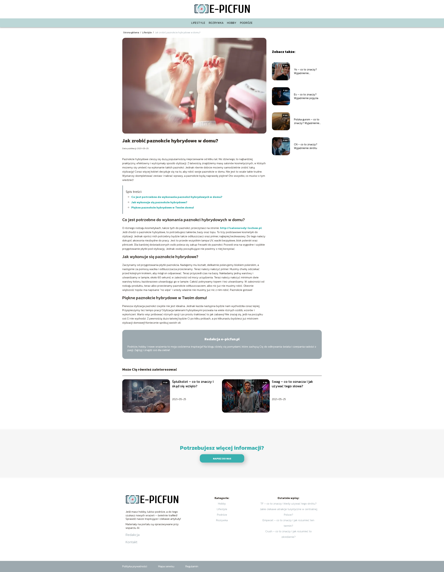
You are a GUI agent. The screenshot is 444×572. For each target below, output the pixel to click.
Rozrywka (216, 23)
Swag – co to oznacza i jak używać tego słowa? (292, 383)
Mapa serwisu (166, 566)
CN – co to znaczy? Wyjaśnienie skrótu (305, 146)
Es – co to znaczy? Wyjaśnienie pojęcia (306, 96)
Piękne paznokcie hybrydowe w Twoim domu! (162, 207)
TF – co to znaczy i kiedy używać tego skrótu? (288, 503)
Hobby (232, 23)
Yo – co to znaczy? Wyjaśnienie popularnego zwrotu (306, 71)
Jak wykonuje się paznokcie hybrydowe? (159, 202)
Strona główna (131, 32)
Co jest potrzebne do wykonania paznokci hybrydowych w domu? (176, 197)
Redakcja (133, 534)
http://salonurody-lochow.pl (241, 228)
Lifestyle (198, 23)
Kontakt (131, 542)
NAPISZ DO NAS (222, 458)
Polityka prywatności (134, 566)
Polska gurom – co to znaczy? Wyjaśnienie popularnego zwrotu (306, 121)
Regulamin (191, 566)
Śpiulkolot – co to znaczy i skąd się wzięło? (193, 383)
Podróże (246, 23)
